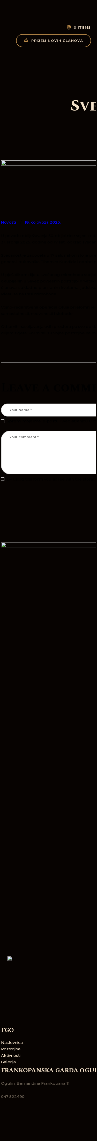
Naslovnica (12, 1042)
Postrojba (10, 1048)
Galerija (8, 1061)
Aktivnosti (10, 1055)
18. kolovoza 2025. (43, 222)
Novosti (8, 222)
